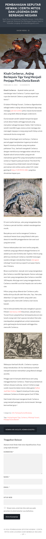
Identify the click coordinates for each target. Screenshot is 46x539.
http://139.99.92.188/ (19, 170)
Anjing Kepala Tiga (13, 417)
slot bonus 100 (15, 312)
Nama (7, 477)
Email (7, 487)
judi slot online (16, 111)
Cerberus (24, 417)
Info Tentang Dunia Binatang (22, 413)
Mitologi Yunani (33, 417)
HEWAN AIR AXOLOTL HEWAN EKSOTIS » (20, 429)
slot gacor (35, 260)
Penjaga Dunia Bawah (11, 419)
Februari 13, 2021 (11, 85)
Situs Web (8, 497)
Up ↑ (24, 534)
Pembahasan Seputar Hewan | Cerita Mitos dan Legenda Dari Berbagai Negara (23, 10)
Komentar (9, 452)
